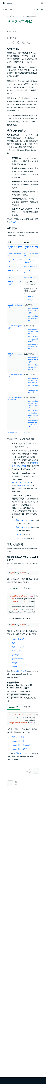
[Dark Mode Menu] (41, 9)
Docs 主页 (10, 16)
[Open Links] (42, 3)
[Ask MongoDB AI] (38, 9)
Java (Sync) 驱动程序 (29, 16)
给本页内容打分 (12, 38)
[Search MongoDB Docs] (34, 9)
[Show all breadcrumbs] (18, 16)
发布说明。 (13, 222)
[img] (9, 42)
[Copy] (36, 596)
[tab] (13, 588)
